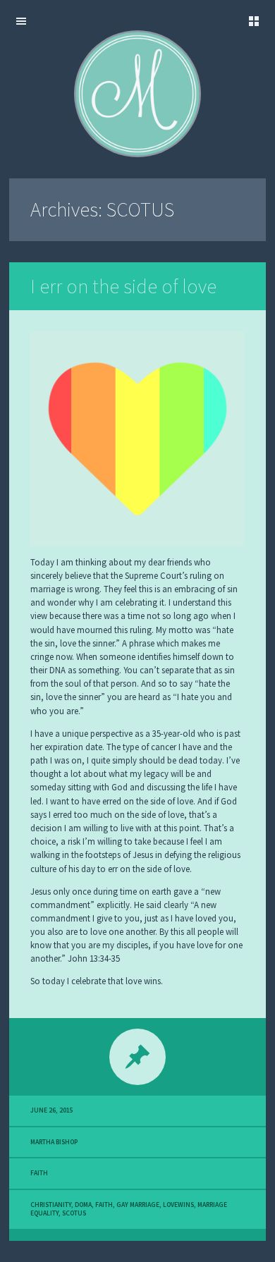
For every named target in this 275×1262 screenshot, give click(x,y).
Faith (39, 1173)
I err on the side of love (123, 286)
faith (104, 1205)
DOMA (83, 1205)
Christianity (50, 1205)
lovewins (178, 1205)
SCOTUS (74, 1213)
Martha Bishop (54, 1142)
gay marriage (137, 1205)
